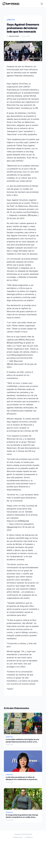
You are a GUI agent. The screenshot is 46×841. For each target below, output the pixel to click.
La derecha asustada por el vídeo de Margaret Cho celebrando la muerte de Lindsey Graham (21, 779)
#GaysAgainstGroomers (22, 355)
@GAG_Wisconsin (27, 339)
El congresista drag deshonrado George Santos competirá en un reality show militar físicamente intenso (22, 817)
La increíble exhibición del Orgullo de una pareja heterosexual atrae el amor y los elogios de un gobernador (22, 741)
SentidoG (29, 834)
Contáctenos (29, 837)
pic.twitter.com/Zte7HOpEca (25, 212)
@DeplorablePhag (15, 343)
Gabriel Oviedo (14, 36)
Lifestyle (11, 20)
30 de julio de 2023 (15, 218)
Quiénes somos (18, 837)
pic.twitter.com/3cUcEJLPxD (19, 358)
